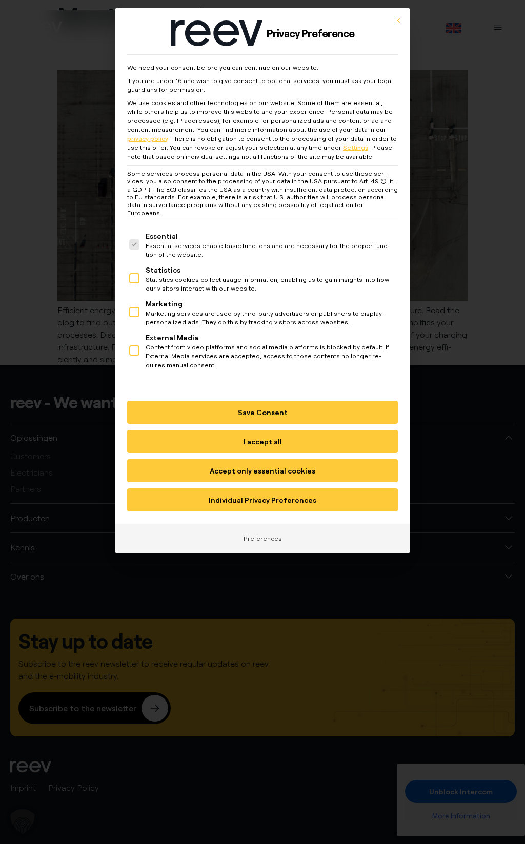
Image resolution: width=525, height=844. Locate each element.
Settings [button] (355, 147)
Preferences (263, 538)
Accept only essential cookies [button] (262, 470)
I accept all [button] (263, 441)
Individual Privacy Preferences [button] (262, 500)
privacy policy (147, 138)
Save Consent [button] (263, 412)
